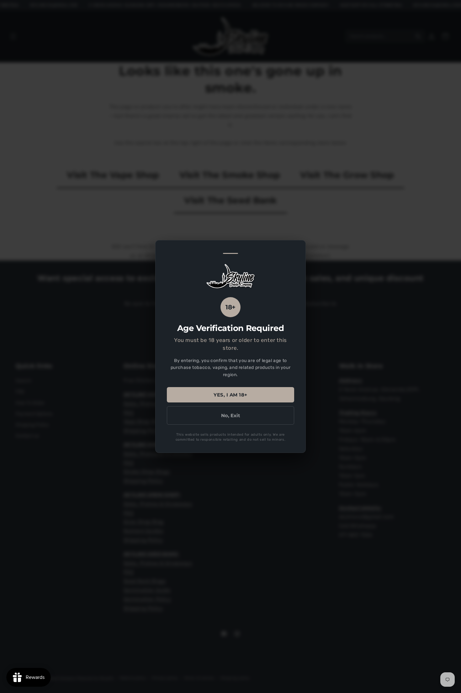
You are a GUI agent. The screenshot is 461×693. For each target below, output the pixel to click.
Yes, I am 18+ (230, 395)
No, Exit (230, 415)
